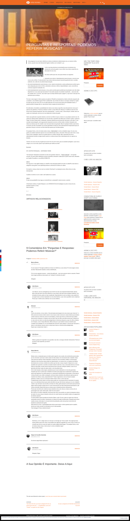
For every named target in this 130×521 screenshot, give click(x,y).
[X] (0, 253)
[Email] (0, 267)
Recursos (68, 2)
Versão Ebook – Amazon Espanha (92, 191)
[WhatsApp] (0, 264)
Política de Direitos (72, 516)
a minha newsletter (93, 113)
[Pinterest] (0, 256)
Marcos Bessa (34, 262)
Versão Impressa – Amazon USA (92, 184)
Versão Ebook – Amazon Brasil (91, 187)
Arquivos (59, 2)
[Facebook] (0, 251)
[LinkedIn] (0, 259)
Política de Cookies (87, 517)
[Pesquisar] (100, 2)
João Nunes (35, 334)
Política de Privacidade (87, 516)
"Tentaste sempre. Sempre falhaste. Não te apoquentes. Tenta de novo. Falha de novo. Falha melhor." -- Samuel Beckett (96, 357)
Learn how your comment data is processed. (55, 496)
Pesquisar (86, 82)
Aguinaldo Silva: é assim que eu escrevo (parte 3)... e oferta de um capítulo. (96, 378)
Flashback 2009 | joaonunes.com (39, 258)
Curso (52, 2)
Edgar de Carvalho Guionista (38, 435)
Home (46, 2)
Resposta (77, 263)
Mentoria (76, 2)
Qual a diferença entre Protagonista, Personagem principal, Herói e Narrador (95, 349)
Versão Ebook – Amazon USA (91, 189)
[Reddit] (0, 261)
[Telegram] (0, 270)
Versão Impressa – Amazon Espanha (93, 182)
